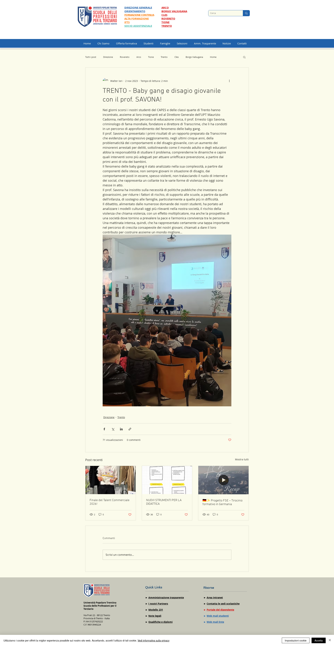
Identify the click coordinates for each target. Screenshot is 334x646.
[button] (183, 43)
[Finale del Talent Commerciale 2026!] (110, 480)
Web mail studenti (218, 615)
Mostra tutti (242, 459)
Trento (164, 57)
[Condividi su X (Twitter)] (112, 429)
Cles (176, 57)
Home (213, 57)
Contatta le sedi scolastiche (223, 603)
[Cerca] (246, 13)
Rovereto (124, 57)
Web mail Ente (215, 622)
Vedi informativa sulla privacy (153, 640)
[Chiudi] (330, 640)
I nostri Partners (158, 603)
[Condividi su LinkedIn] (121, 429)
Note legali (154, 615)
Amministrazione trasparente (166, 597)
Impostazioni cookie (296, 640)
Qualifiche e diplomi (160, 622)
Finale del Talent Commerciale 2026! (109, 502)
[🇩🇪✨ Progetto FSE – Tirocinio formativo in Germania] (223, 480)
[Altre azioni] (229, 81)
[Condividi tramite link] (130, 429)
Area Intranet (215, 597)
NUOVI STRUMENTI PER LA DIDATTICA (164, 502)
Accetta (319, 640)
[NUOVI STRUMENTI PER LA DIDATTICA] (167, 480)
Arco (138, 57)
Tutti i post (90, 57)
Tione (151, 57)
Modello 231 (155, 609)
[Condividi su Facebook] (104, 429)
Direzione (108, 57)
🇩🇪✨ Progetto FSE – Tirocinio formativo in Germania (222, 502)
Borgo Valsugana (194, 57)
